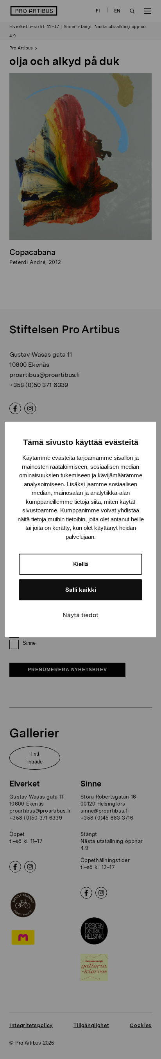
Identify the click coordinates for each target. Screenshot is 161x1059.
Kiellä (80, 564)
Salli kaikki (80, 589)
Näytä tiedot (80, 615)
